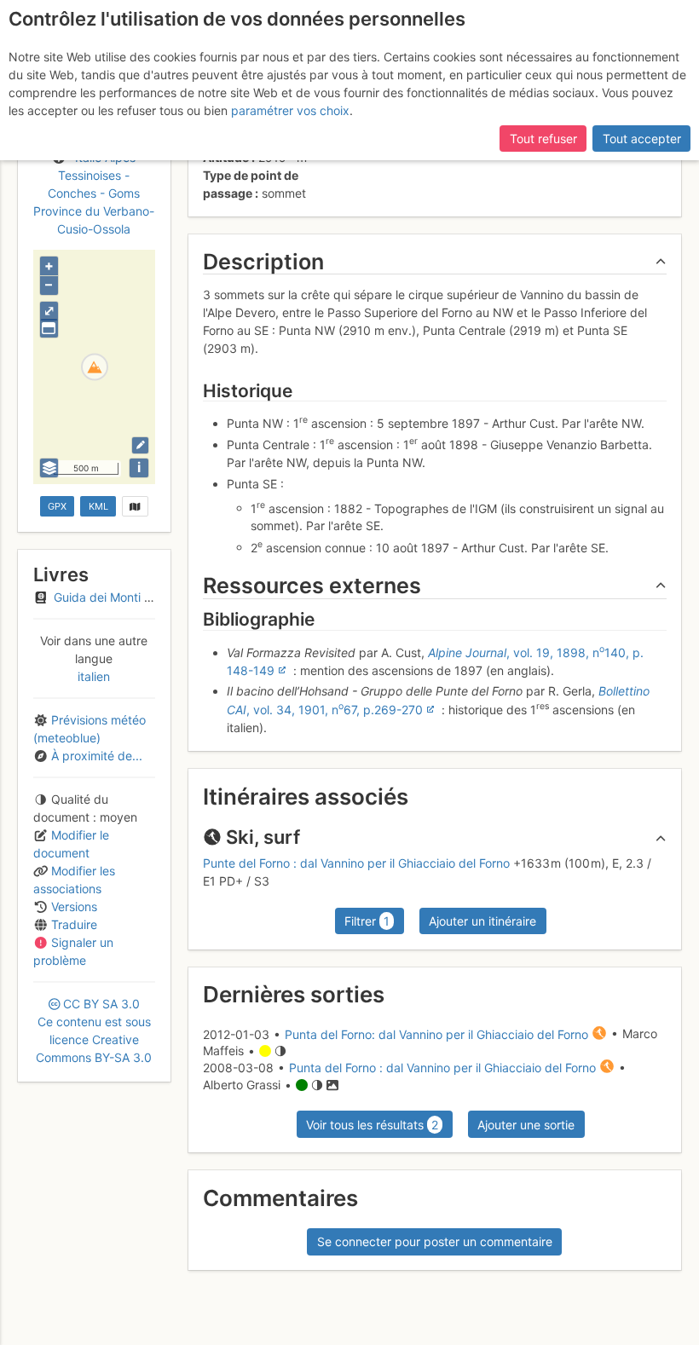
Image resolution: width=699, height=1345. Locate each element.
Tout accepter (642, 138)
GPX (57, 506)
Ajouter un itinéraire (482, 921)
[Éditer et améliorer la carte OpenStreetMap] (140, 445)
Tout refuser (543, 138)
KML (98, 506)
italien (94, 676)
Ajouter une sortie (526, 1124)
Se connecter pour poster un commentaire (434, 1241)
